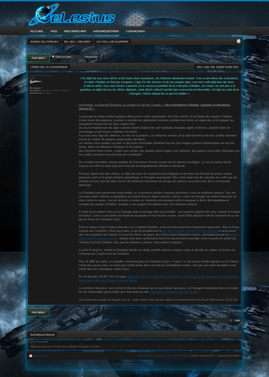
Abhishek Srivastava (147, 364)
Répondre (35, 56)
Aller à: (189, 320)
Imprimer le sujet (238, 41)
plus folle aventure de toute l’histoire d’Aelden (190, 230)
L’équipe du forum (146, 355)
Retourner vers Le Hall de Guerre (46, 319)
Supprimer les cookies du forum (173, 355)
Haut (239, 302)
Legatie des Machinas (41, 75)
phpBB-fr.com (142, 366)
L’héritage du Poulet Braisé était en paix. (174, 291)
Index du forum (44, 41)
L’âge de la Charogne (47, 50)
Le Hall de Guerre (112, 41)
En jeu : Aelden (77, 41)
